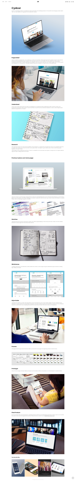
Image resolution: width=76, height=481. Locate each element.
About (6, 1)
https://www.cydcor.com (49, 416)
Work (3, 1)
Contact (9, 1)
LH (38, 2)
